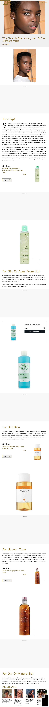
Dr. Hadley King (14, 157)
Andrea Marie (6, 44)
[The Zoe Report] (5, 2)
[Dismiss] (47, 696)
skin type (33, 147)
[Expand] (43, 696)
